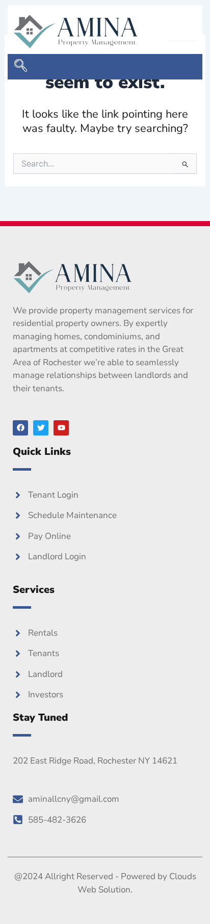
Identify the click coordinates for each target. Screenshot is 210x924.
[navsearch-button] (20, 67)
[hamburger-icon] (182, 29)
